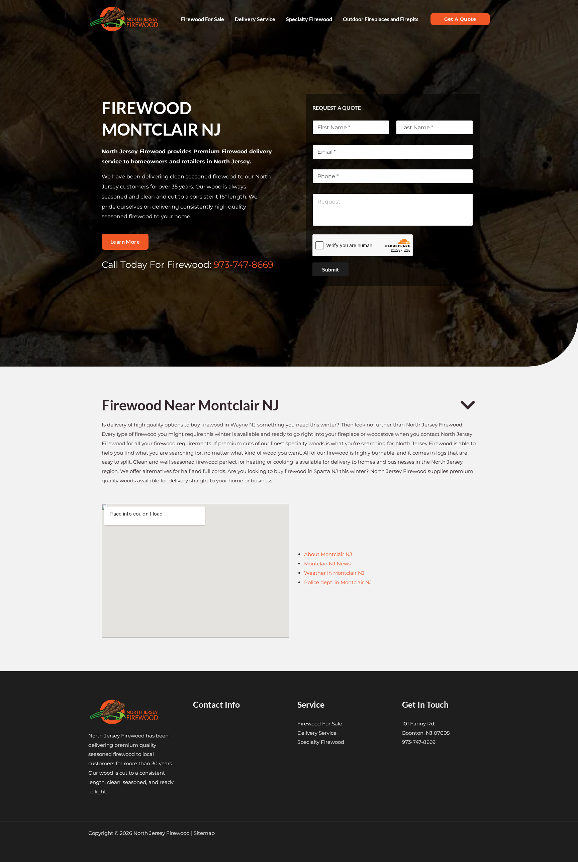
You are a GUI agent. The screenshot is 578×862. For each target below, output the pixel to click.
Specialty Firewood (320, 742)
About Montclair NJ (328, 554)
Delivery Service (316, 733)
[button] (460, 19)
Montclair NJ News (327, 563)
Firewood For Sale (319, 723)
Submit (330, 269)
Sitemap (204, 833)
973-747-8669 (243, 264)
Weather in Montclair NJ (334, 573)
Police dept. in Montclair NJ (338, 582)
